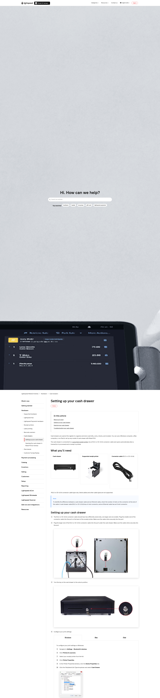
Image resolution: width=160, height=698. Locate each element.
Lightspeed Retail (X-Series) (29, 393)
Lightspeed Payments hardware (33, 421)
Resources (104, 2)
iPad (124, 637)
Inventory (24, 467)
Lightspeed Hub (29, 417)
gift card (89, 205)
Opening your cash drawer (61, 425)
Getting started (26, 406)
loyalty (73, 205)
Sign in (134, 2)
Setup (23, 481)
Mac (96, 637)
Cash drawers (54, 393)
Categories (94, 2)
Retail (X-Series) (43, 3)
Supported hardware (30, 414)
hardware (65, 205)
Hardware (44, 393)
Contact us (114, 2)
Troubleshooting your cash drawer (64, 428)
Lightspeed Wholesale (29, 495)
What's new (25, 401)
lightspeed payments (100, 205)
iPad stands (27, 449)
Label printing (28, 428)
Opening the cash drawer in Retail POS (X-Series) (33, 444)
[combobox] (80, 200)
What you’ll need (58, 419)
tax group (80, 205)
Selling (23, 472)
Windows (68, 637)
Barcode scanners (29, 432)
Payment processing (28, 458)
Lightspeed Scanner (28, 500)
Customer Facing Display (31, 453)
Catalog (24, 462)
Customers (25, 476)
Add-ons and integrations (30, 505)
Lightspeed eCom (27, 490)
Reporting (24, 486)
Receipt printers (29, 425)
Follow (54, 405)
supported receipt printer (80, 442)
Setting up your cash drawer (62, 422)
